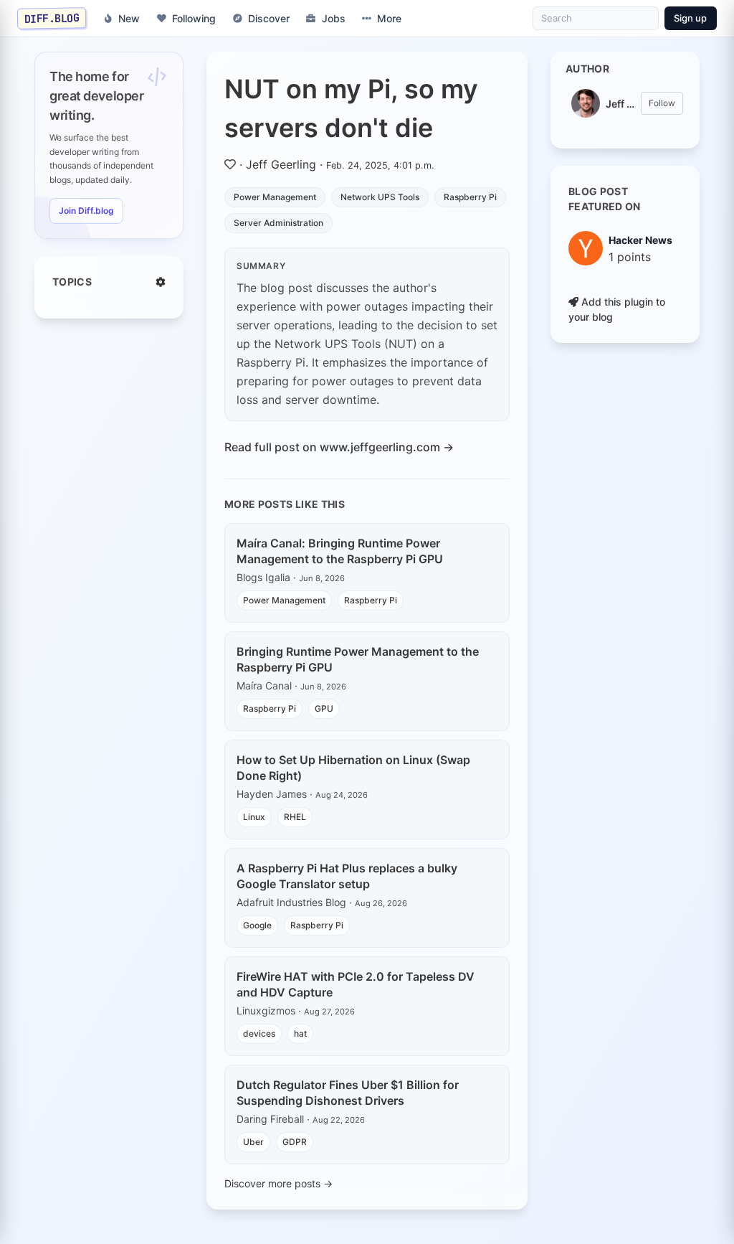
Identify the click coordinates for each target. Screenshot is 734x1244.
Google (257, 925)
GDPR (294, 1141)
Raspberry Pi (470, 197)
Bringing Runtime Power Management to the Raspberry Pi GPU (358, 659)
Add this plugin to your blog (616, 309)
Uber (253, 1141)
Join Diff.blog (86, 210)
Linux (254, 816)
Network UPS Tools (379, 197)
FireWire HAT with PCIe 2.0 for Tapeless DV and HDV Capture (356, 984)
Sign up (690, 18)
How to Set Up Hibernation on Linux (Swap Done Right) (353, 768)
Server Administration (278, 222)
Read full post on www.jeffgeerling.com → (339, 447)
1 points (630, 257)
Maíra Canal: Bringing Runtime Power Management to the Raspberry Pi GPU (340, 551)
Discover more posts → (278, 1183)
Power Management (275, 197)
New (129, 18)
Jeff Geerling (281, 164)
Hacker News (640, 240)
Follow (662, 103)
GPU (324, 708)
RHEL (295, 816)
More (389, 18)
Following (194, 18)
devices (259, 1033)
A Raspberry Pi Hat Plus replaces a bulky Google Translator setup (347, 876)
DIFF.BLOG (52, 18)
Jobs (333, 18)
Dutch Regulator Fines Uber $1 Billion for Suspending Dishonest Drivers (348, 1093)
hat (300, 1033)
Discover (269, 18)
